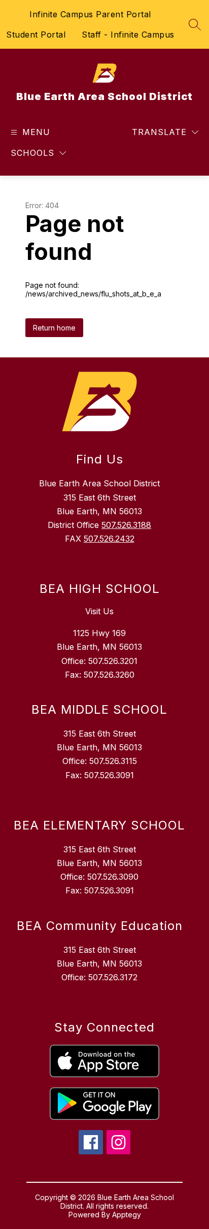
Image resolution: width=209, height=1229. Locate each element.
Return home (54, 327)
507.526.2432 (109, 539)
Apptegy (126, 1214)
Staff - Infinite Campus (128, 34)
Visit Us (99, 611)
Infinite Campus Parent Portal (90, 14)
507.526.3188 (126, 525)
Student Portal (35, 34)
